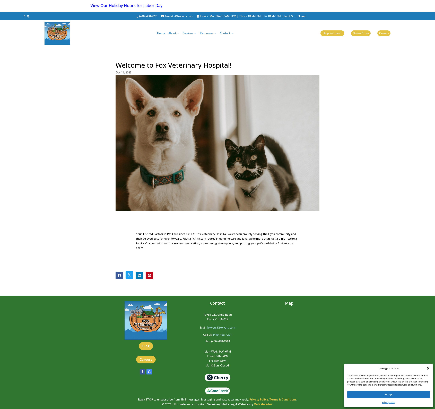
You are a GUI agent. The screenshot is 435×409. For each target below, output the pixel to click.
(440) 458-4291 (147, 16)
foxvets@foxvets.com (177, 16)
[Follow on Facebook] (142, 371)
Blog (146, 346)
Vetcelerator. (263, 404)
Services (189, 33)
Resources (208, 33)
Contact (226, 33)
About (173, 33)
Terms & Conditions (282, 399)
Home (161, 33)
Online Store (361, 33)
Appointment (332, 33)
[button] (428, 368)
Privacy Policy (388, 402)
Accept (388, 394)
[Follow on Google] (149, 371)
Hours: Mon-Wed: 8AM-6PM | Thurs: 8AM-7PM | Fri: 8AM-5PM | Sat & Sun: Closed (251, 16)
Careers (384, 33)
